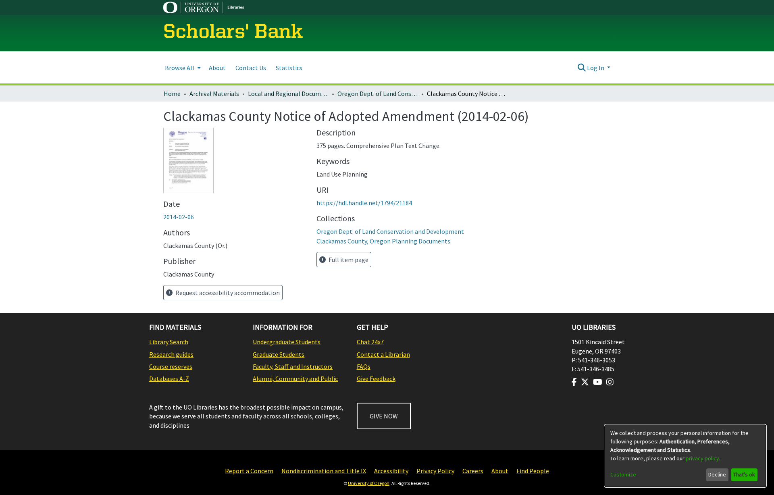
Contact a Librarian (383, 354)
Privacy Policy (435, 471)
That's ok (744, 474)
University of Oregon (368, 483)
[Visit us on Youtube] (597, 382)
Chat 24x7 (370, 342)
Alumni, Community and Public (295, 378)
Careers (472, 471)
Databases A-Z (169, 378)
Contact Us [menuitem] (250, 68)
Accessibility (391, 471)
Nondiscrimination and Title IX (323, 471)
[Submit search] (581, 68)
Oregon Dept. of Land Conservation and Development (377, 93)
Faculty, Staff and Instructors (293, 366)
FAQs (363, 366)
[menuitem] (182, 67)
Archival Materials (214, 93)
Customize (623, 474)
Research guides (171, 354)
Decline (717, 474)
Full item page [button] (347, 260)
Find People (532, 471)
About (499, 471)
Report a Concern (249, 471)
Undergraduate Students (286, 342)
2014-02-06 (178, 217)
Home (172, 93)
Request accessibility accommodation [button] (227, 293)
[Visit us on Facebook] (574, 382)
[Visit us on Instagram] (610, 382)
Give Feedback (376, 378)
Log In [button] (596, 68)
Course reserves (170, 366)
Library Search (168, 342)
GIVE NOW (384, 416)
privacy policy (702, 458)
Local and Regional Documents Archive (288, 93)
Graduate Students (278, 354)
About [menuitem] (217, 68)
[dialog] (685, 456)
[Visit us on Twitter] (585, 382)
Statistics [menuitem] (289, 68)
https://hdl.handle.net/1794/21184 (364, 203)
